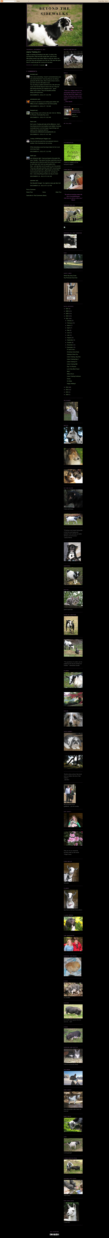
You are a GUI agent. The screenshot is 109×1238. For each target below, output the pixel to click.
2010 (67, 316)
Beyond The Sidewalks (54, 11)
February (69, 323)
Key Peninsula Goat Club (70, 277)
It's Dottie (69, 381)
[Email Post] (46, 65)
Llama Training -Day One (73, 356)
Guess (68, 378)
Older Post (58, 192)
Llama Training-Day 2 (73, 359)
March (69, 325)
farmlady (32, 74)
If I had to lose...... (72, 349)
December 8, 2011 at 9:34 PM (40, 95)
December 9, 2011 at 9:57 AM (40, 134)
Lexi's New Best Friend (73, 369)
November (70, 345)
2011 (67, 318)
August (69, 337)
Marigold (32, 110)
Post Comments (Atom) (40, 195)
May (68, 330)
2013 (67, 389)
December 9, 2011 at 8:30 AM (40, 117)
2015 (67, 392)
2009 (67, 313)
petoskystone (33, 99)
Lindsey (72, 162)
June (68, 332)
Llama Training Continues (74, 376)
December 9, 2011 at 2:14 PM (40, 151)
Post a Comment (30, 189)
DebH (31, 155)
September (70, 340)
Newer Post (29, 192)
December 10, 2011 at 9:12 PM (41, 185)
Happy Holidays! (71, 383)
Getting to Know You (72, 354)
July (68, 335)
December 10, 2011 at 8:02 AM (41, 176)
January (69, 320)
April (68, 327)
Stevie (32, 121)
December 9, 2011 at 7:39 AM (40, 106)
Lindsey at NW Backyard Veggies (39, 138)
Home (44, 192)
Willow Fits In (70, 374)
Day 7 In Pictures (71, 366)
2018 (67, 394)
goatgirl (76, 108)
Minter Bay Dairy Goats (70, 275)
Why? (68, 371)
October (69, 342)
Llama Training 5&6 (72, 364)
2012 (67, 387)
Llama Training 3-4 (72, 361)
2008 (67, 311)
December (70, 347)
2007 (67, 308)
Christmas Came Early (73, 352)
